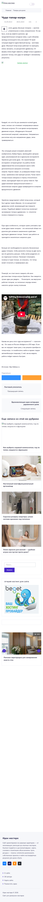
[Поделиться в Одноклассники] (31, 377)
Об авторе (8, 877)
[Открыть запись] (21, 438)
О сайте (7, 873)
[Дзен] (19, 863)
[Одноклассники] (14, 863)
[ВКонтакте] (4, 863)
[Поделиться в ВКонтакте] (11, 377)
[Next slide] (39, 650)
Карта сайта (8, 880)
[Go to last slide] (4, 650)
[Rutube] (9, 863)
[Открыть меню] (40, 4)
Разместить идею (10, 884)
